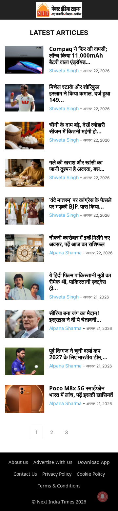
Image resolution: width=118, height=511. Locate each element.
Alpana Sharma (65, 252)
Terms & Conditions (59, 486)
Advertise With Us (52, 462)
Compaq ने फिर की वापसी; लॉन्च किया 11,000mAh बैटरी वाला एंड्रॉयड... (78, 55)
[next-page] (81, 432)
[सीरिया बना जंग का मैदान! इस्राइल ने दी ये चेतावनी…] (24, 324)
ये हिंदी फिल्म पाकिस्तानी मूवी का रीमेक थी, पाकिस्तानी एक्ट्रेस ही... (80, 281)
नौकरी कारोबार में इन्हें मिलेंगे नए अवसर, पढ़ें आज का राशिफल (79, 241)
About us (18, 462)
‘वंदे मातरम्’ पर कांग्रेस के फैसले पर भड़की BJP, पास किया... (80, 203)
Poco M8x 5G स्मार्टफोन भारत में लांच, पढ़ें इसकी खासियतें (81, 391)
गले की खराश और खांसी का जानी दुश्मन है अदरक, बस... (77, 166)
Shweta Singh (64, 70)
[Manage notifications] (102, 496)
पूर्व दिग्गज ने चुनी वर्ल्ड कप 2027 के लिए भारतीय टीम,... (78, 354)
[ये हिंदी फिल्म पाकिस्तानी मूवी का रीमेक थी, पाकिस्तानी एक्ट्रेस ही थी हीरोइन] (24, 286)
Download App (94, 462)
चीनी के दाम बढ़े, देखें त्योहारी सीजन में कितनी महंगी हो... (77, 128)
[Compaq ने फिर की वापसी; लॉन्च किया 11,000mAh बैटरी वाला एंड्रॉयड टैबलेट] (24, 60)
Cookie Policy (91, 474)
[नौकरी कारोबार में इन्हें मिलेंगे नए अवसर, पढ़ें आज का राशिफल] (24, 249)
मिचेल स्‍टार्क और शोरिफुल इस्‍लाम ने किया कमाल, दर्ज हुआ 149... (79, 93)
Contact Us (25, 474)
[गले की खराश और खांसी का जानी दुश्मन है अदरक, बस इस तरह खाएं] (24, 173)
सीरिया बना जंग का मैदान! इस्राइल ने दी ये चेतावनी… (75, 316)
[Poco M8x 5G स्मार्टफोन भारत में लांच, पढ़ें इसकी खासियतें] (24, 399)
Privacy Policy (56, 474)
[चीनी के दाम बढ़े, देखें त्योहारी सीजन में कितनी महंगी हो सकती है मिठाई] (24, 136)
